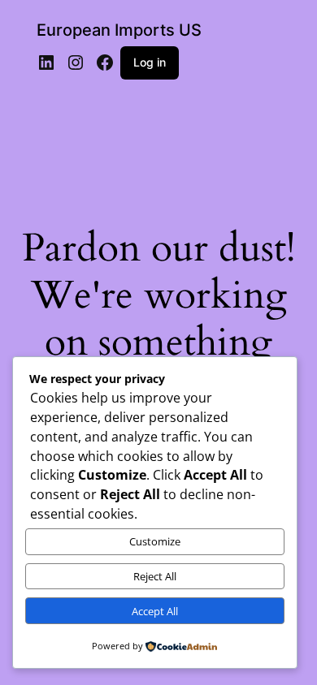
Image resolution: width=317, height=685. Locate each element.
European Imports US (119, 30)
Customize (154, 541)
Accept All (155, 611)
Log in (149, 62)
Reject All (154, 576)
